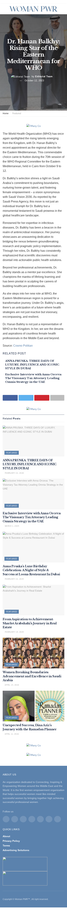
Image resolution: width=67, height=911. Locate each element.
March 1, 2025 (11, 526)
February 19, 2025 (14, 632)
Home (6, 113)
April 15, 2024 (11, 685)
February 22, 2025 (14, 579)
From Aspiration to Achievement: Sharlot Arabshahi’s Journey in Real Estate (30, 623)
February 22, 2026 (14, 473)
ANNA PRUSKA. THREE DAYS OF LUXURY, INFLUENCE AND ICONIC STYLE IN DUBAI (32, 364)
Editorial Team (44, 76)
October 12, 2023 (34, 80)
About (6, 836)
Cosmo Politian (23, 345)
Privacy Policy (11, 840)
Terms (6, 845)
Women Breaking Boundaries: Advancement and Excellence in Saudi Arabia (32, 676)
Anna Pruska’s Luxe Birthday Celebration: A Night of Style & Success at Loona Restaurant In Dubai (31, 570)
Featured (16, 113)
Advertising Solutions (16, 850)
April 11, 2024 (11, 734)
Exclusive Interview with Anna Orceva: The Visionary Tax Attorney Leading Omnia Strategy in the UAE (33, 378)
